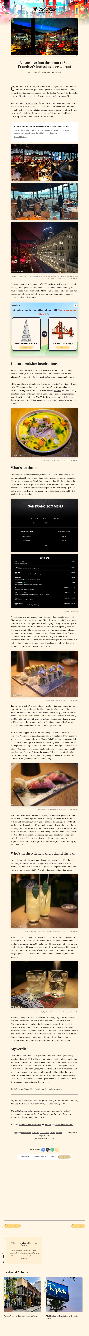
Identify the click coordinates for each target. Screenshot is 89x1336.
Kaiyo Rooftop (65, 400)
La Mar (57, 390)
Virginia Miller (26, 1243)
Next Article (78, 1226)
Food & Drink (44, 1133)
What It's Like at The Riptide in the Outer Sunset (62, 1317)
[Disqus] (44, 1189)
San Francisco (26, 1133)
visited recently (32, 103)
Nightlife (59, 1133)
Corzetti (14, 1078)
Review (52, 1133)
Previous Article (12, 1226)
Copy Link (64, 1157)
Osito (28, 866)
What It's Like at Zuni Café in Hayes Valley (21, 1316)
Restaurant (35, 1133)
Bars (45, 1283)
